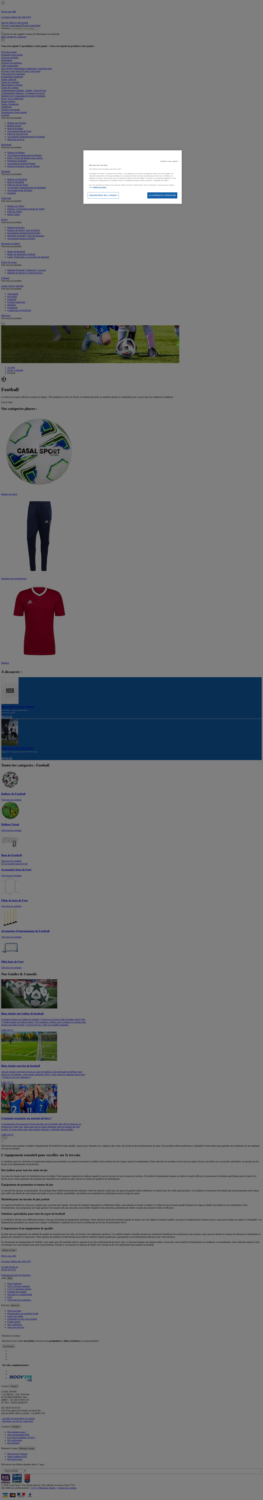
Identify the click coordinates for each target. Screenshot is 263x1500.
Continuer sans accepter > (169, 161)
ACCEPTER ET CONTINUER (162, 195)
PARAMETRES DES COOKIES (103, 195)
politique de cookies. (100, 187)
